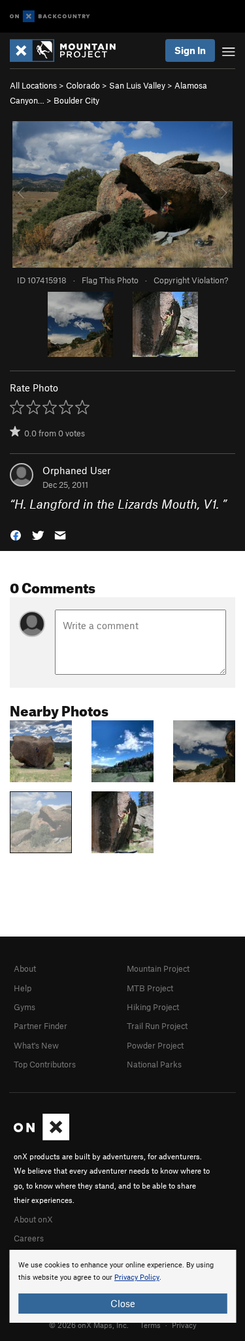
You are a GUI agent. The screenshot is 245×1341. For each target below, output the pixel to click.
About (25, 968)
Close (122, 1303)
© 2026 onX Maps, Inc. (89, 1324)
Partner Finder (40, 1026)
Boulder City (76, 100)
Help (22, 988)
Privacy (184, 1324)
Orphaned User (76, 470)
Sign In (190, 50)
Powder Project (155, 1045)
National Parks (154, 1064)
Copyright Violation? (191, 280)
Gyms (24, 1007)
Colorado (83, 85)
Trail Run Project (157, 1026)
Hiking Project (153, 1007)
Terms (150, 1324)
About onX (33, 1219)
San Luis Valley (137, 85)
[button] (16, 534)
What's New (36, 1045)
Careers (29, 1238)
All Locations (33, 85)
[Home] (69, 50)
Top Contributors (45, 1064)
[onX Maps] (41, 1137)
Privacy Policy (136, 1277)
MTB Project (150, 988)
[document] (122, 1286)
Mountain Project (158, 968)
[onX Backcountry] (50, 16)
